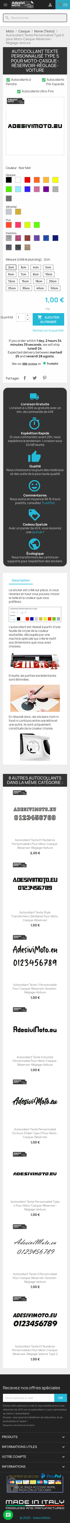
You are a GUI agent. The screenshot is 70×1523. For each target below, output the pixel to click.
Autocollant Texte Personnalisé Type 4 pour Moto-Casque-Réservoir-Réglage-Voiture (35, 1205)
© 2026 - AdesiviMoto (35, 1518)
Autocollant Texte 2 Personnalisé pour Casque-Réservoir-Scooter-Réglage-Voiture (35, 1278)
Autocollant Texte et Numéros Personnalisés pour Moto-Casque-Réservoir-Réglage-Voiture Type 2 (35, 1350)
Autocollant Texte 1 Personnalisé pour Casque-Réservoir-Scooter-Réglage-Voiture (35, 988)
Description (21, 580)
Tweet (34, 378)
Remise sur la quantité (48, 330)
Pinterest (44, 378)
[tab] (21, 580)
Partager (25, 378)
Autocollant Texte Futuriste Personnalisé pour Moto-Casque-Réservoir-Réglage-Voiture (35, 1061)
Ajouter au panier (48, 319)
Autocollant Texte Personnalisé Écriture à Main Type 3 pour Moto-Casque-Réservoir (35, 1133)
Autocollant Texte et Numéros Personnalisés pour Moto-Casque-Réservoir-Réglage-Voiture (35, 844)
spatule (37, 532)
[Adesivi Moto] (22, 5)
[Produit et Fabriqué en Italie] (35, 1508)
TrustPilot (48, 503)
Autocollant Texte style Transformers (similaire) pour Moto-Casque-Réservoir (35, 916)
